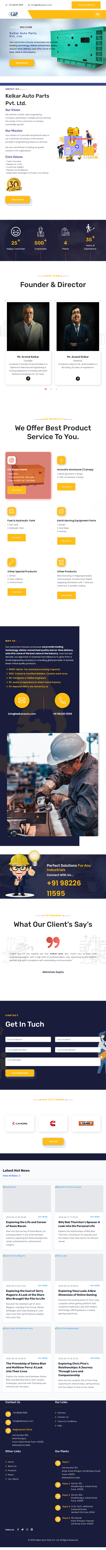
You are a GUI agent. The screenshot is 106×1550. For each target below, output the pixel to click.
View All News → (11, 1175)
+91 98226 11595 (16, 5)
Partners (61, 1412)
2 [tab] (53, 390)
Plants (10, 1474)
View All (53, 1141)
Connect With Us (86, 5)
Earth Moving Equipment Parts (76, 520)
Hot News (43, 1217)
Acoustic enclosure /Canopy (75, 469)
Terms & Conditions (67, 1421)
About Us (11, 1466)
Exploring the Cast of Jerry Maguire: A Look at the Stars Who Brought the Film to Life (25, 1294)
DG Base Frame (17, 469)
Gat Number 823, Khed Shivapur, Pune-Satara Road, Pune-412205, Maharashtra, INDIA (28, 1440)
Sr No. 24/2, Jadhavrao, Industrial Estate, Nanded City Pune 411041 (83, 1509)
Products (11, 1470)
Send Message (20, 1073)
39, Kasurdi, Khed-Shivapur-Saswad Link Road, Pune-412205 (82, 1521)
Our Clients (13, 1479)
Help (59, 1425)
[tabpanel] (28, 344)
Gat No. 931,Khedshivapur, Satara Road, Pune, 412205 (84, 1486)
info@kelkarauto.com (41, 5)
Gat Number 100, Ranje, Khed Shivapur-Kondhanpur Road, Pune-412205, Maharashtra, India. (81, 1472)
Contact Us (62, 1417)
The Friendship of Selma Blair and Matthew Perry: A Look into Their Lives (26, 1367)
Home (10, 1461)
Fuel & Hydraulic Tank (21, 520)
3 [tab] (59, 390)
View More (17, 490)
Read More (22, 62)
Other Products (67, 571)
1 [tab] (48, 390)
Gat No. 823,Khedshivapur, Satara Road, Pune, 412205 (84, 1498)
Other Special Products (22, 571)
